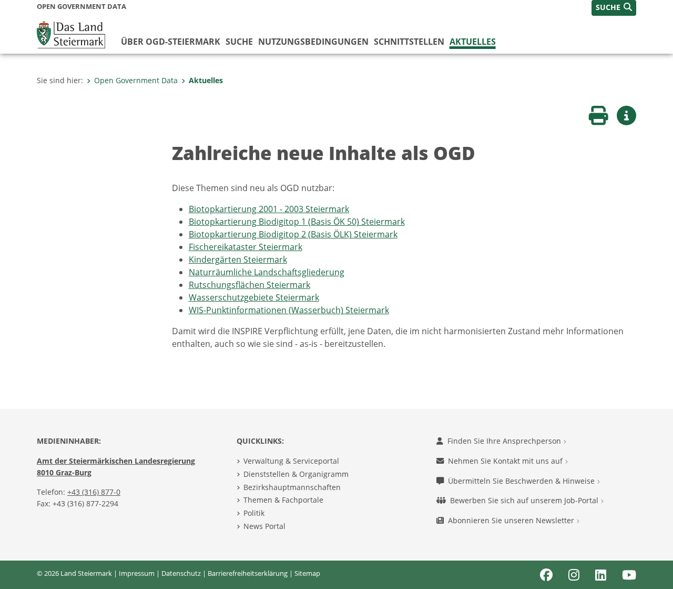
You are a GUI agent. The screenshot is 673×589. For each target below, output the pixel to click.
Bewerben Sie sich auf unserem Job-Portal (525, 500)
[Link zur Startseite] (71, 33)
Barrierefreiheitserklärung (248, 573)
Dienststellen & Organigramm (296, 474)
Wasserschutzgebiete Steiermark (254, 297)
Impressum (137, 573)
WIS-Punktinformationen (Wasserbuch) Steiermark (289, 310)
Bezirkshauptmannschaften (292, 487)
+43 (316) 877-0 (93, 492)
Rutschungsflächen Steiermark (249, 285)
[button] (614, 8)
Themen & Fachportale (283, 500)
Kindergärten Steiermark (238, 259)
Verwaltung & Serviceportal (291, 461)
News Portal (264, 526)
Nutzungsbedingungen (313, 41)
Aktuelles (473, 41)
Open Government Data (136, 80)
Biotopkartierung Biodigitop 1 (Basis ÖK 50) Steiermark (297, 221)
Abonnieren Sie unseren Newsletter (512, 520)
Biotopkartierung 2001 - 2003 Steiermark (269, 209)
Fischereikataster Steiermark (245, 247)
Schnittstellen (409, 41)
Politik (253, 513)
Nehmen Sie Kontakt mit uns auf (506, 461)
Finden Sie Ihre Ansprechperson (505, 441)
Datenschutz (181, 573)
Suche (239, 41)
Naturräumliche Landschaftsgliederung (266, 272)
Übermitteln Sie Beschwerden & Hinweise (522, 481)
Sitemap (307, 573)
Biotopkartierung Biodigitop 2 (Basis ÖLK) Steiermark (293, 234)
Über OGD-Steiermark (170, 41)
